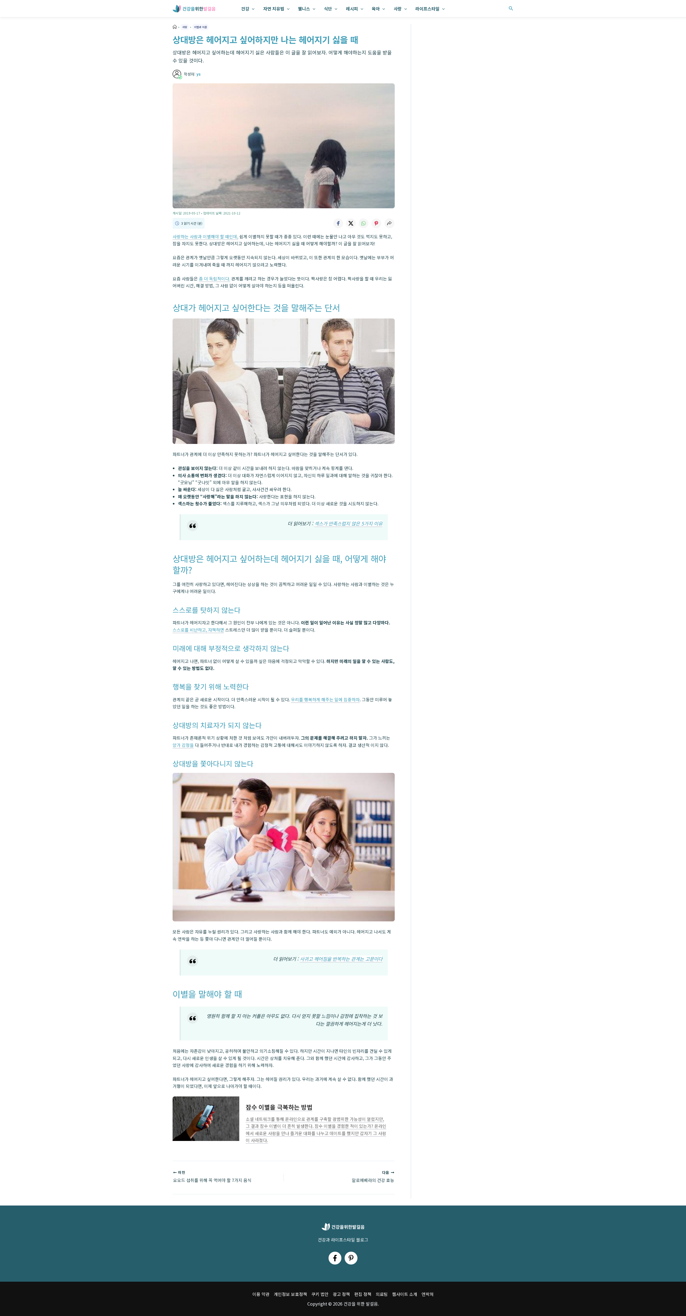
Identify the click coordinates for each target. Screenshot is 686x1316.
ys (198, 74)
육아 (376, 8)
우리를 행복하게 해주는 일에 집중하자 (325, 699)
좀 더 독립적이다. (214, 278)
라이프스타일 (427, 8)
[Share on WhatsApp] (363, 223)
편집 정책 (362, 1294)
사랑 (398, 8)
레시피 (352, 8)
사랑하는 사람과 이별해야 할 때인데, (205, 236)
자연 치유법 (273, 8)
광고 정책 (341, 1294)
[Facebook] (335, 1258)
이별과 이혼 (200, 27)
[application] (252, 8)
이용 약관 (261, 1294)
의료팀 (382, 1294)
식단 (328, 8)
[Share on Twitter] (350, 223)
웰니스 (304, 8)
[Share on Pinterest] (376, 223)
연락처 (428, 1294)
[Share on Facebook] (338, 223)
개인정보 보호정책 (290, 1294)
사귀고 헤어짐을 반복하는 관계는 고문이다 (341, 958)
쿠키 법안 (320, 1294)
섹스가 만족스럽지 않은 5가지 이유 (348, 523)
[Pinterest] (351, 1258)
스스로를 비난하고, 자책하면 (198, 630)
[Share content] (389, 223)
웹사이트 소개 (404, 1294)
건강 (245, 8)
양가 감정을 (183, 745)
